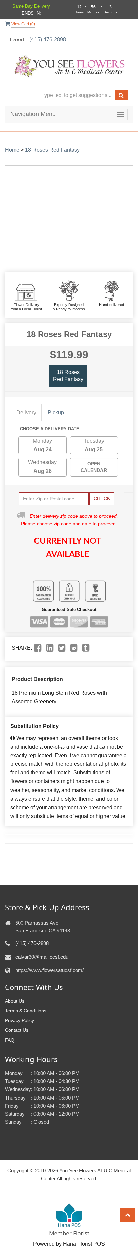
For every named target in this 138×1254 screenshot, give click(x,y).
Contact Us (16, 1030)
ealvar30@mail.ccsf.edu (41, 957)
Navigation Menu (33, 114)
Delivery (26, 412)
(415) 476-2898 (47, 39)
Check (102, 498)
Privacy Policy (19, 1020)
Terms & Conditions (25, 1010)
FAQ (9, 1040)
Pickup (56, 412)
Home (12, 150)
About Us (14, 1001)
